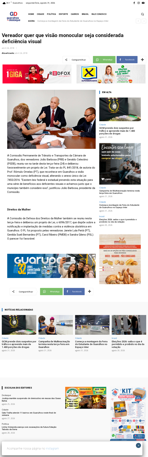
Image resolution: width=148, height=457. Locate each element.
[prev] (138, 21)
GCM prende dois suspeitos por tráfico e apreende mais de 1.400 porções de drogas (117, 131)
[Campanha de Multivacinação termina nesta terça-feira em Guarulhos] (55, 325)
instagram (52, 448)
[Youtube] (143, 3)
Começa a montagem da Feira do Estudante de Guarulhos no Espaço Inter (119, 206)
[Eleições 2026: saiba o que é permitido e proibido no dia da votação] (129, 325)
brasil (102, 216)
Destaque (6, 395)
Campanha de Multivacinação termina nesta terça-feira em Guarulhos (119, 192)
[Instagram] (138, 3)
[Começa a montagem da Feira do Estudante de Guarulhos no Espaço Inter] (92, 325)
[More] (142, 59)
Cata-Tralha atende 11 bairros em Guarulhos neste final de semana (29, 414)
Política (5, 424)
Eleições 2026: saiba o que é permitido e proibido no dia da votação (69, 21)
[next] (144, 21)
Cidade (102, 125)
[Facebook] (134, 3)
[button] (142, 14)
